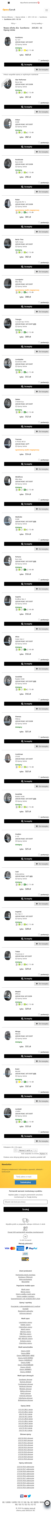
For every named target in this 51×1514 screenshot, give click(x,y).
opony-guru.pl (29, 1508)
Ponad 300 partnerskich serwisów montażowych (25, 1232)
